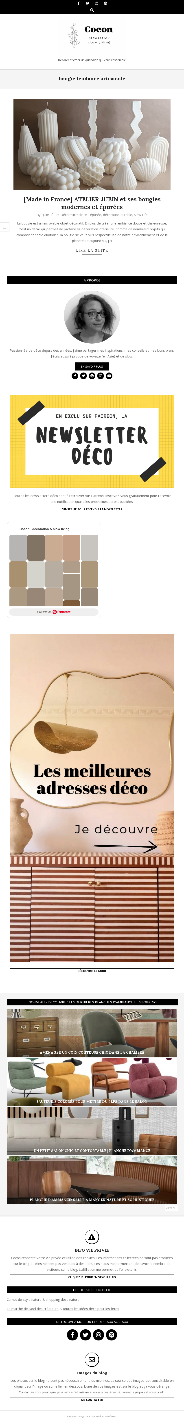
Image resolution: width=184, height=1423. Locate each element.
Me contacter (92, 1400)
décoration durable (117, 214)
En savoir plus (92, 366)
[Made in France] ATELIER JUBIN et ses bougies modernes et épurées (92, 203)
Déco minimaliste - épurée (81, 214)
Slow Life (141, 214)
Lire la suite (92, 250)
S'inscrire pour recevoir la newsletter (92, 509)
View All (171, 1208)
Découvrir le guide (92, 971)
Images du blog (92, 1372)
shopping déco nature (62, 1299)
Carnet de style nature (24, 1299)
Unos (87, 1416)
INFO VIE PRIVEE (92, 1250)
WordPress (110, 1416)
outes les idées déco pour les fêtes (91, 1308)
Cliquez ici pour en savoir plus (92, 1277)
